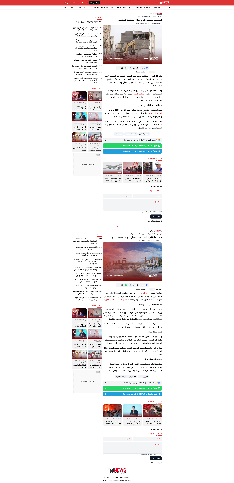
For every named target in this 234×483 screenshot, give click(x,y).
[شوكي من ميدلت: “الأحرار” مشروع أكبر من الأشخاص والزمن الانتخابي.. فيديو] (87, 81)
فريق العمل (114, 477)
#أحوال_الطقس (143, 377)
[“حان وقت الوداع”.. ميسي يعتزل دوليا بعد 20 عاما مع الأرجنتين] (87, 275)
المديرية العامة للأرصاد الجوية (115, 300)
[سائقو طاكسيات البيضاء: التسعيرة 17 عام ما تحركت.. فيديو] (95, 142)
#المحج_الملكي (144, 134)
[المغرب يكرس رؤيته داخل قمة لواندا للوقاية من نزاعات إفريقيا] (87, 68)
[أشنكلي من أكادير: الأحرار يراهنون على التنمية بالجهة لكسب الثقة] (132, 415)
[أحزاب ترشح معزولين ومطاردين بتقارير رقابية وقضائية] (87, 56)
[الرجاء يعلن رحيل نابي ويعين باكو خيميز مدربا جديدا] (152, 172)
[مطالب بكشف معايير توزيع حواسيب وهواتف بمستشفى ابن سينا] (87, 49)
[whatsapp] (126, 68)
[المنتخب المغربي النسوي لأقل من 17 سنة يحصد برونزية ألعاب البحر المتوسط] (87, 262)
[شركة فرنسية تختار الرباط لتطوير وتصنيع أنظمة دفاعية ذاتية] (112, 172)
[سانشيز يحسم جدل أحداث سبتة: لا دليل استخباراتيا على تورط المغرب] (87, 74)
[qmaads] (117, 471)
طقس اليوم (145, 293)
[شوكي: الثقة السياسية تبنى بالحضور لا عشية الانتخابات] (79, 101)
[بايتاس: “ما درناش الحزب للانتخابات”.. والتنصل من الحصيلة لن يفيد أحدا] (95, 122)
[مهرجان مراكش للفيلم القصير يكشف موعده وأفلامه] (112, 415)
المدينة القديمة (155, 113)
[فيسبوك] (79, 7)
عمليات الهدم (139, 94)
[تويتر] (76, 7)
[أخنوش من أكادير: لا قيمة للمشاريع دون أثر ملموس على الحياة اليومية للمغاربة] (79, 122)
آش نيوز (152, 14)
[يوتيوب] (72, 7)
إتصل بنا (106, 477)
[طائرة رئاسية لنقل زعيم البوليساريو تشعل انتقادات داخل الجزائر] (132, 172)
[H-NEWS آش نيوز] (164, 2)
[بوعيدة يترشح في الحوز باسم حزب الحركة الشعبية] (87, 62)
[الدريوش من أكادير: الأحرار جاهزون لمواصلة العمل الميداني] (87, 281)
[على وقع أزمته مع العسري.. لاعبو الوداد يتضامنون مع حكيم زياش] (87, 42)
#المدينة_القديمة (131, 134)
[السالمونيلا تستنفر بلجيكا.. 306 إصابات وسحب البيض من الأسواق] (87, 269)
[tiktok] (68, 7)
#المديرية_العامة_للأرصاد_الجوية (126, 377)
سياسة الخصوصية (124, 477)
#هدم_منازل (119, 134)
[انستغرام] (64, 7)
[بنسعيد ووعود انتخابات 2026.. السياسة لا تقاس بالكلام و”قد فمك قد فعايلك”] (152, 415)
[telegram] (130, 68)
